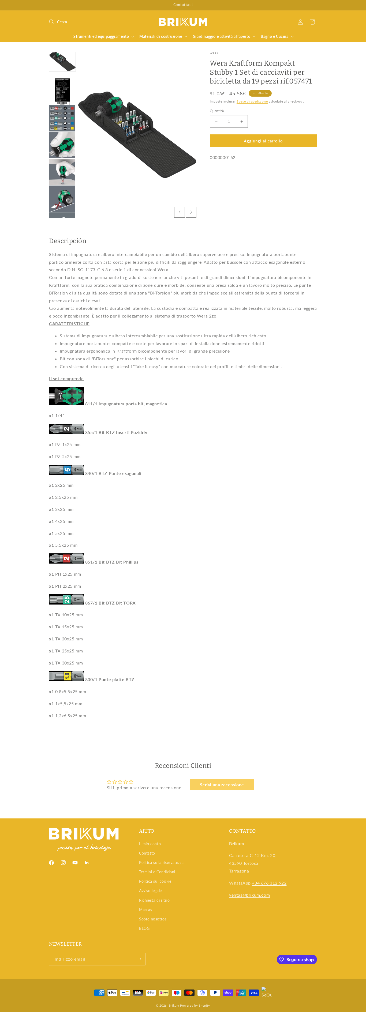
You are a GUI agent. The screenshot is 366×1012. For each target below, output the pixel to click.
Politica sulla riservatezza (161, 862)
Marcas (145, 909)
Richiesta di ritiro (154, 900)
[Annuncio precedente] (51, 5)
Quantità (217, 111)
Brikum (174, 1005)
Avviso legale (150, 890)
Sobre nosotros (152, 919)
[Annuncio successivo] (315, 5)
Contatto (147, 853)
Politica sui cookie (155, 881)
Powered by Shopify (195, 1005)
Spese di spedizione (252, 101)
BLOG (144, 928)
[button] (58, 22)
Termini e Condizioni (157, 872)
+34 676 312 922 (269, 882)
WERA (214, 53)
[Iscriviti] (139, 959)
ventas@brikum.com (249, 894)
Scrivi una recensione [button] (222, 784)
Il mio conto (150, 843)
